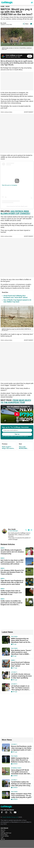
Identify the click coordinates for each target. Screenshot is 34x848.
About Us (3, 829)
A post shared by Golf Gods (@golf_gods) (17, 206)
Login (2, 837)
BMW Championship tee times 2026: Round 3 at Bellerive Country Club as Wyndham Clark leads (20, 760)
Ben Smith (3, 23)
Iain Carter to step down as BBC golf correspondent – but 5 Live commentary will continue (12, 562)
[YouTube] (15, 813)
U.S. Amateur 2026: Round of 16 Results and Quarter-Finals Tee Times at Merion (12, 572)
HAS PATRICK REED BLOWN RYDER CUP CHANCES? (15, 212)
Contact (3, 831)
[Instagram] (6, 813)
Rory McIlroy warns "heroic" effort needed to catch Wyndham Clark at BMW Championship (21, 652)
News (8, 6)
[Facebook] (2, 813)
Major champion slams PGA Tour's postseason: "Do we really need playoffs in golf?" (21, 795)
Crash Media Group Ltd (10, 817)
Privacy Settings (5, 836)
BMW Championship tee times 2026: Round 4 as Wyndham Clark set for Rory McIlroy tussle (21, 640)
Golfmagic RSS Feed (6, 833)
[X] (11, 813)
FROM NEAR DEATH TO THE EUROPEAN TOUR (16, 401)
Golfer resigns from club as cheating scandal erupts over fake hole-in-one (11, 592)
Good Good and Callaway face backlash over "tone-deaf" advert (20, 664)
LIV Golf (13, 672)
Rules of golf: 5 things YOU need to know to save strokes (8, 447)
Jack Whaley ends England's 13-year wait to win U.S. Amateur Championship (12, 551)
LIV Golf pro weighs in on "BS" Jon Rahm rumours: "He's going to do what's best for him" (20, 688)
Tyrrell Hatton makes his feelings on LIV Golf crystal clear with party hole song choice (21, 783)
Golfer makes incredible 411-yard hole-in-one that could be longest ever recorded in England (11, 602)
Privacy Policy (4, 834)
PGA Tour (14, 636)
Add (29, 56)
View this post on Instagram (9, 185)
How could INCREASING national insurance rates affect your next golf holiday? (25, 447)
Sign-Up (3, 839)
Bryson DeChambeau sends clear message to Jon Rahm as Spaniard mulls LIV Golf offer (21, 748)
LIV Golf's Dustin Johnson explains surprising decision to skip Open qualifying (21, 676)
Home (2, 6)
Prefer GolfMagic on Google (14, 55)
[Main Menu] (32, 2)
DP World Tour (16, 768)
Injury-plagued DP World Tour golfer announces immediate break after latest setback (21, 772)
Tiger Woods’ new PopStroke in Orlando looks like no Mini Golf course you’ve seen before (12, 582)
